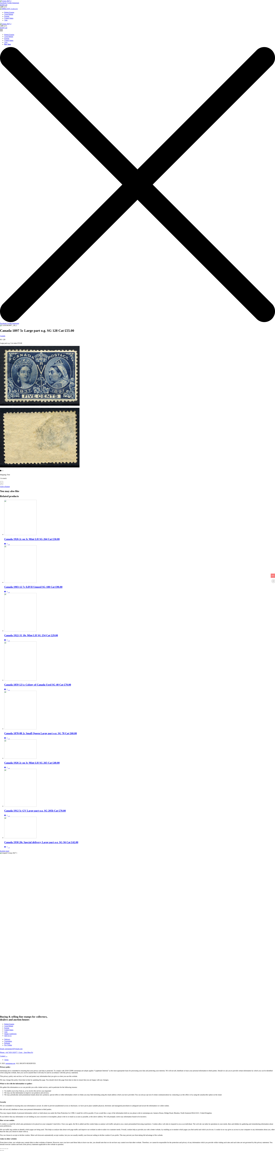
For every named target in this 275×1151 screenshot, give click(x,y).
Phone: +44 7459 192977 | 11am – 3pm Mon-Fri (16, 1052)
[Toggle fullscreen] (5, 1148)
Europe (6, 16)
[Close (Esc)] (1, 1148)
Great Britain (8, 14)
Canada (2, 336)
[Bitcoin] (9, 9)
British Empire (9, 12)
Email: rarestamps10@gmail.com (11, 1049)
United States (8, 18)
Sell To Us (7, 1036)
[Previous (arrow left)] (1, 1150)
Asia (5, 20)
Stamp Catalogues (10, 1034)
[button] (5, 487)
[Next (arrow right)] (3, 1150)
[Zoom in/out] (7, 1148)
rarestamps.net (10, 1063)
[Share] (3, 1148)
